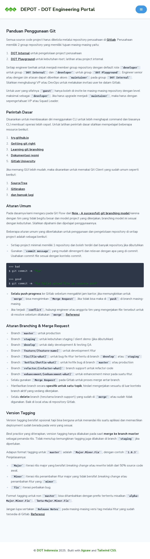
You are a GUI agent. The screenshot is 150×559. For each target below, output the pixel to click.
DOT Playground (23, 59)
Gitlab (111, 40)
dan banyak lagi (22, 195)
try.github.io (20, 138)
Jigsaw (86, 550)
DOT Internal (20, 53)
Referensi (73, 315)
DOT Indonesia (47, 550)
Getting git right (23, 144)
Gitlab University (23, 161)
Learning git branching (27, 149)
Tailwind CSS (106, 550)
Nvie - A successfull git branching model (101, 213)
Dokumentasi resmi (25, 155)
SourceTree (19, 183)
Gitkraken (18, 189)
